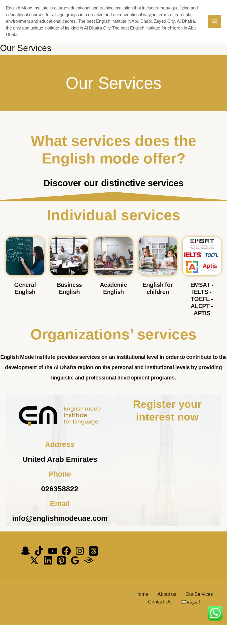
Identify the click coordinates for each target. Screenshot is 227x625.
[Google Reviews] (75, 560)
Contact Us (159, 601)
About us (167, 594)
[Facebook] (66, 551)
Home (141, 594)
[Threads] (93, 551)
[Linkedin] (48, 560)
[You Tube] (52, 551)
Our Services (199, 594)
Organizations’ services (113, 334)
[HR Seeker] (88, 560)
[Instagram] (80, 551)
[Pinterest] (61, 560)
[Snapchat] (25, 551)
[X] (34, 560)
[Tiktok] (39, 551)
